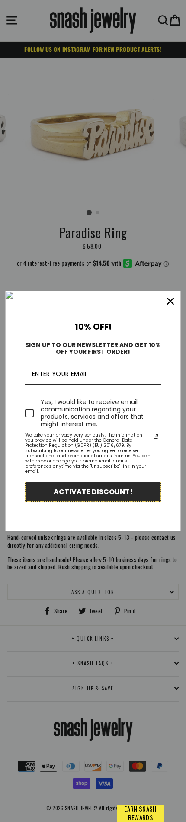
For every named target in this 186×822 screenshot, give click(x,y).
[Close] (170, 301)
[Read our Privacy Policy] (156, 436)
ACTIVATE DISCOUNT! (93, 492)
